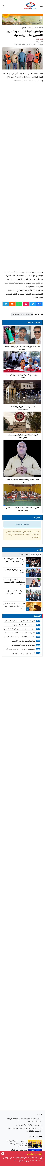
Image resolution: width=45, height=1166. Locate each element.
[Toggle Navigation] (42, 6)
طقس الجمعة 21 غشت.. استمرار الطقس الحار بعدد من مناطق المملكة (14, 606)
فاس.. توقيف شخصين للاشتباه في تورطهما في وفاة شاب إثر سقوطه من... (14, 561)
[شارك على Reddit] (12, 304)
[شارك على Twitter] (32, 304)
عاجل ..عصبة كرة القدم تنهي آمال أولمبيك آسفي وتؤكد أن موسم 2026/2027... (14, 581)
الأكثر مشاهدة (36, 554)
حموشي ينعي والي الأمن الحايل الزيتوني (28, 1125)
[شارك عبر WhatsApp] (19, 304)
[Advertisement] (22, 176)
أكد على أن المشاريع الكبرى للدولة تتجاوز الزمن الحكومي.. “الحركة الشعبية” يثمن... (16, 1143)
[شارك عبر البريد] (26, 304)
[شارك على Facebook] (39, 304)
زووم (24, 27)
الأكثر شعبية (24, 554)
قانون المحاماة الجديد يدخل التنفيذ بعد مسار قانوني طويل (22, 1158)
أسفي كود (39, 39)
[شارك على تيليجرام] (5, 304)
